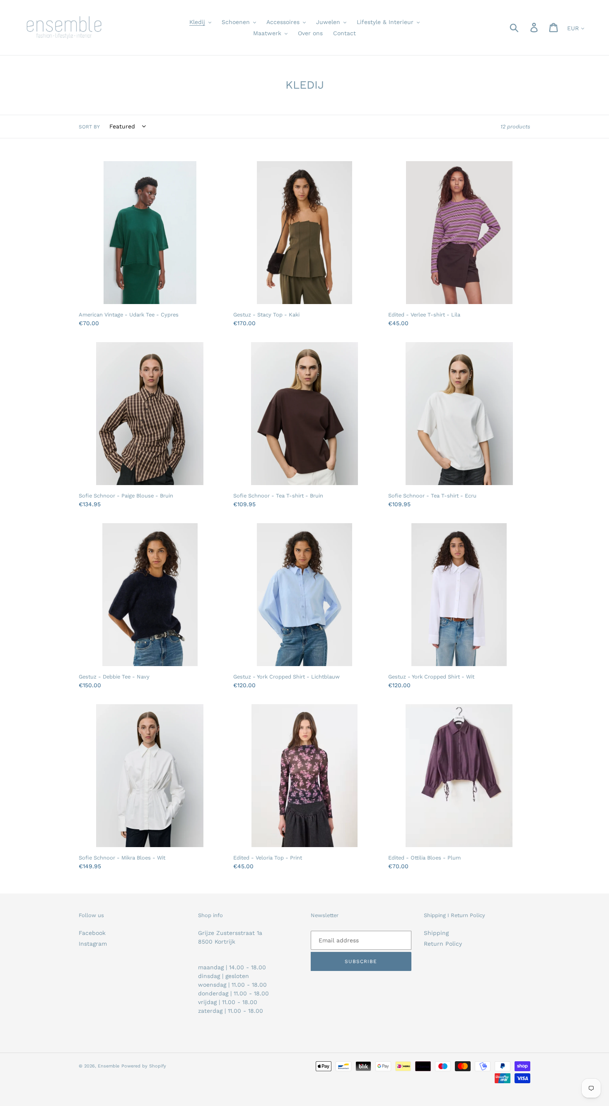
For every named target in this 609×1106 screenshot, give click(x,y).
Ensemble (108, 1066)
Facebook (92, 933)
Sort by (89, 127)
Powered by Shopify (143, 1066)
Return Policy (443, 943)
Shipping (436, 933)
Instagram (93, 943)
